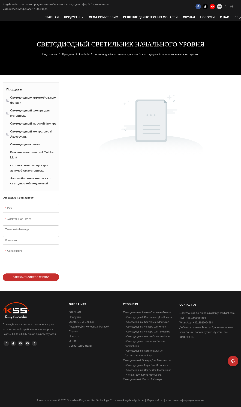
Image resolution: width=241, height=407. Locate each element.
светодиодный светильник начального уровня (170, 54)
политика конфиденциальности (184, 400)
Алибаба (84, 54)
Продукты (68, 54)
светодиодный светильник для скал (116, 54)
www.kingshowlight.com (131, 400)
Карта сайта (155, 400)
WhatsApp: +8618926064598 (196, 322)
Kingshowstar (50, 54)
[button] (240, 17)
